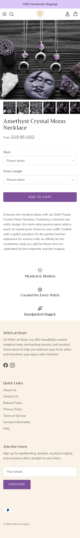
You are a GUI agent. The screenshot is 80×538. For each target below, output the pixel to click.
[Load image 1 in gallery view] (40, 60)
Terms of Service (14, 416)
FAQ (6, 429)
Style (6, 152)
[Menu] (4, 14)
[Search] (13, 14)
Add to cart (40, 197)
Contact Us (10, 396)
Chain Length (12, 171)
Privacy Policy (12, 409)
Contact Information (16, 422)
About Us (9, 390)
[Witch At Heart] (40, 14)
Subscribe (17, 484)
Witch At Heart (20, 524)
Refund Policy (12, 403)
